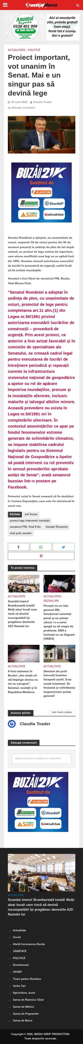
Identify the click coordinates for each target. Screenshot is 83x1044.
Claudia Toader (42, 102)
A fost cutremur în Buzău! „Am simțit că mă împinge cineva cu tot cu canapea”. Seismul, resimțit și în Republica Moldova (23, 681)
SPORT (17, 971)
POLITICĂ (34, 50)
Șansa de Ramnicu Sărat (28, 999)
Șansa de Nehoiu (23, 1006)
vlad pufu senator (21, 533)
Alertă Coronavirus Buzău (29, 944)
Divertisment (21, 964)
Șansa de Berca (22, 1020)
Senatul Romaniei (57, 526)
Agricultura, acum (24, 992)
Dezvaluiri (51, 600)
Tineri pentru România (27, 978)
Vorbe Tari (19, 985)
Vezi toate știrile (62, 712)
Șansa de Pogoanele (25, 1013)
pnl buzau (31, 514)
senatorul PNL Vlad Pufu (25, 526)
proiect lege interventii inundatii (30, 520)
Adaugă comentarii (23, 107)
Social (17, 937)
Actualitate (16, 50)
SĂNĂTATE (20, 951)
